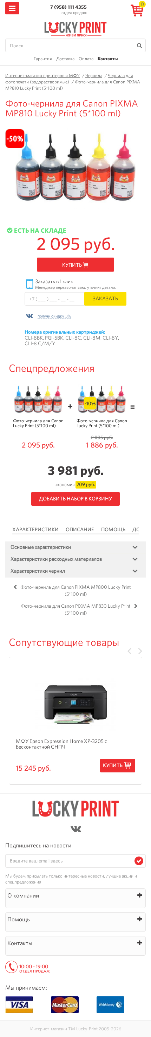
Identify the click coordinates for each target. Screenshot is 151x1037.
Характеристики (35, 529)
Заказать (105, 298)
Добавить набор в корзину (75, 498)
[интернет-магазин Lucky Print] (75, 28)
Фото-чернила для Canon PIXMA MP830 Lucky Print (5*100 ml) (76, 609)
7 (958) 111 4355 (68, 7)
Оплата (86, 59)
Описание (80, 529)
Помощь (113, 529)
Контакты (108, 59)
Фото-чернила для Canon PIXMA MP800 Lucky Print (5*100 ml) (75, 590)
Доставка (65, 59)
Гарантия (43, 59)
